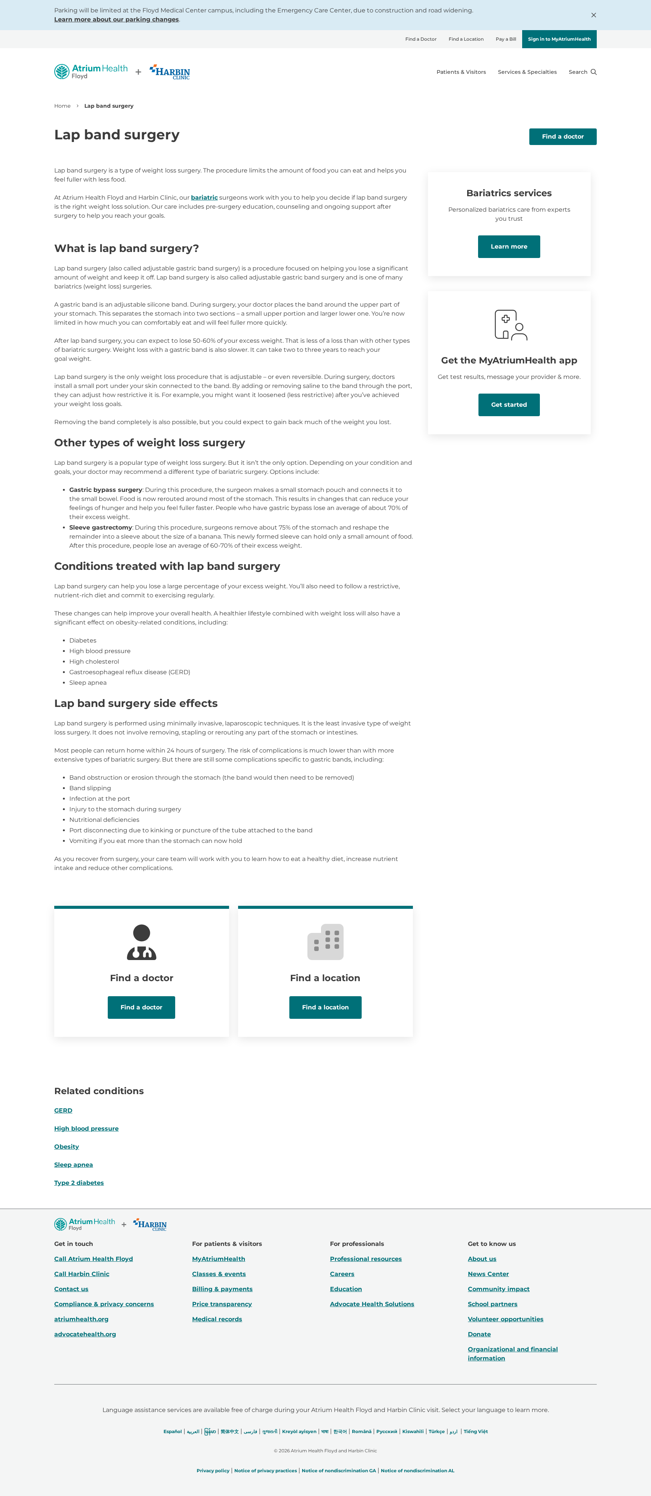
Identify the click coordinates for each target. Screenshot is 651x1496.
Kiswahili (413, 1431)
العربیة (193, 1431)
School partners (493, 1304)
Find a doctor (563, 136)
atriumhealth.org (81, 1319)
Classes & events (219, 1274)
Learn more (509, 246)
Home (62, 105)
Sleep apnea (73, 1164)
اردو (453, 1431)
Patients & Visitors (461, 72)
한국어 (340, 1431)
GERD (63, 1110)
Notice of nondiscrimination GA (339, 1470)
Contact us (71, 1289)
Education (346, 1289)
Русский (386, 1431)
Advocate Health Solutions (372, 1304)
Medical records (217, 1319)
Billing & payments (222, 1289)
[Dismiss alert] (594, 15)
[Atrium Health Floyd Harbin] (122, 71)
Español (173, 1431)
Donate (479, 1334)
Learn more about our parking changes (116, 19)
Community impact (499, 1289)
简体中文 (230, 1431)
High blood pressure (86, 1128)
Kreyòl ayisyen (299, 1431)
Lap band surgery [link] (108, 105)
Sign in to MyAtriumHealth (559, 39)
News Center (488, 1274)
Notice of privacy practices (265, 1470)
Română (361, 1431)
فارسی (250, 1431)
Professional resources (366, 1258)
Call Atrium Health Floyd (93, 1258)
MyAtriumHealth (218, 1258)
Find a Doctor (421, 39)
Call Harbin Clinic (81, 1274)
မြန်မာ (210, 1431)
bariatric (204, 197)
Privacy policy (213, 1470)
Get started (509, 404)
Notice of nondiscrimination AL (417, 1470)
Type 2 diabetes (79, 1182)
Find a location (325, 1007)
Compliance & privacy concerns (104, 1304)
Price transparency (222, 1304)
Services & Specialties (527, 72)
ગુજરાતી (269, 1431)
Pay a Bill (506, 39)
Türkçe (437, 1431)
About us (482, 1258)
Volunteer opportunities (506, 1319)
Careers (342, 1274)
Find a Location (466, 39)
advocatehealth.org (85, 1334)
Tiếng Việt (476, 1431)
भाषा (325, 1431)
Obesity (66, 1146)
